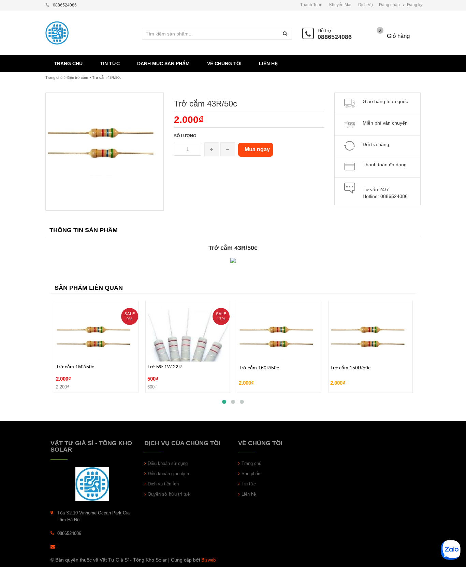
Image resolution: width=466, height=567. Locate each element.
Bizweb (208, 560)
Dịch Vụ (365, 4)
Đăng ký (414, 4)
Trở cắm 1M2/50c (75, 351)
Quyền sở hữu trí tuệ (169, 494)
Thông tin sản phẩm (83, 230)
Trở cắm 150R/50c (350, 360)
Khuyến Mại (340, 4)
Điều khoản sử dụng (168, 463)
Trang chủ (53, 77)
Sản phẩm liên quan (89, 287)
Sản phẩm (252, 473)
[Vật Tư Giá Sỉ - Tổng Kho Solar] (92, 484)
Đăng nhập (389, 4)
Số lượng (185, 135)
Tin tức (249, 483)
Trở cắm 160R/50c (259, 360)
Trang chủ (251, 463)
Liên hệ (249, 494)
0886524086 (335, 36)
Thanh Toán (311, 4)
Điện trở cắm (77, 77)
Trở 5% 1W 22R (164, 351)
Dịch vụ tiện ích (163, 483)
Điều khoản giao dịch (168, 473)
